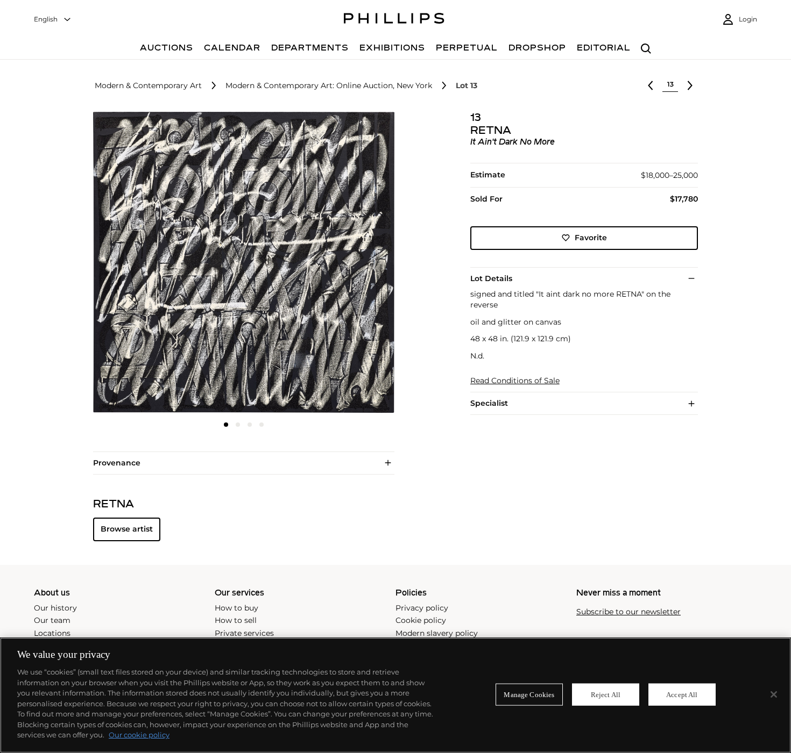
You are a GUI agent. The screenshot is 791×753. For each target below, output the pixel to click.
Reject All (605, 694)
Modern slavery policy (437, 633)
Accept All (681, 694)
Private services (244, 633)
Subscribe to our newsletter (628, 611)
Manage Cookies (529, 694)
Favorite (591, 237)
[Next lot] (689, 85)
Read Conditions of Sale (515, 380)
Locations (52, 633)
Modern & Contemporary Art (148, 85)
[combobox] (53, 19)
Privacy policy (422, 608)
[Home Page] (394, 20)
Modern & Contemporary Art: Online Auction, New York (328, 85)
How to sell (236, 620)
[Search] (646, 49)
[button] (240, 262)
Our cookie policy (139, 734)
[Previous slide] (143, 263)
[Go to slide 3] (249, 424)
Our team (52, 620)
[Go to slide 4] (261, 424)
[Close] (774, 694)
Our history (55, 608)
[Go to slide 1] (226, 424)
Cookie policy (421, 620)
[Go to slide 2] (238, 424)
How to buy (236, 608)
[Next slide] (344, 263)
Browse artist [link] (127, 529)
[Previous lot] (650, 85)
